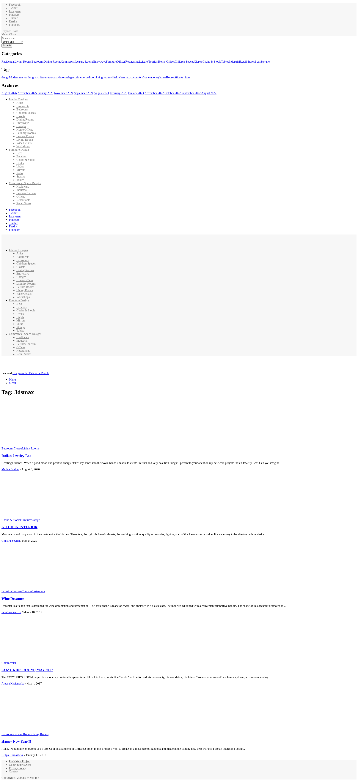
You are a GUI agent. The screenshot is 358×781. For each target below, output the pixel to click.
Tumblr (13, 18)
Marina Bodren (10, 469)
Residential (8, 61)
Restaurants (132, 61)
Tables (225, 61)
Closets (198, 61)
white (113, 77)
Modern (13, 77)
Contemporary (150, 77)
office (177, 77)
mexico (129, 77)
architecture (42, 77)
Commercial (68, 61)
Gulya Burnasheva (12, 755)
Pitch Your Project (19, 761)
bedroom (91, 77)
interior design (26, 77)
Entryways (99, 61)
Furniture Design (19, 149)
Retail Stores (247, 61)
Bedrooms (38, 61)
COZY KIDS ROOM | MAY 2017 (27, 670)
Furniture (111, 61)
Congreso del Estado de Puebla (30, 373)
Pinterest (14, 14)
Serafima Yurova (11, 612)
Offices (121, 61)
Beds (258, 61)
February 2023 (118, 93)
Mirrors (20, 169)
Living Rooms (23, 61)
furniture (185, 77)
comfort (137, 77)
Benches (21, 156)
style (58, 77)
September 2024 (83, 93)
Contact (13, 771)
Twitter (13, 7)
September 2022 (191, 93)
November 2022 (154, 93)
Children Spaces (184, 61)
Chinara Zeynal (10, 540)
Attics (19, 102)
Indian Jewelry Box (16, 456)
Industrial (234, 61)
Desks (20, 163)
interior (81, 77)
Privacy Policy (17, 768)
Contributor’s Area (20, 764)
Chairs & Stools (211, 61)
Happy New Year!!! (16, 741)
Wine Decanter (12, 599)
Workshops (23, 146)
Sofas (19, 173)
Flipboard (14, 24)
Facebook (15, 4)
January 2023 (136, 93)
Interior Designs (18, 99)
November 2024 (63, 93)
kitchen (120, 77)
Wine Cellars (24, 143)
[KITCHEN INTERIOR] (36, 516)
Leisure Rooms (84, 61)
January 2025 (45, 93)
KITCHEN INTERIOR (19, 527)
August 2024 (101, 93)
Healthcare (22, 186)
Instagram (15, 11)
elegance (72, 77)
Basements (22, 106)
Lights (20, 166)
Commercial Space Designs (25, 183)
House (170, 77)
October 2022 (172, 93)
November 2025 (27, 93)
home (162, 77)
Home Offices (166, 61)
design (5, 77)
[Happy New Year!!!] (36, 730)
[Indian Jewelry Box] (36, 445)
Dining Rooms (52, 61)
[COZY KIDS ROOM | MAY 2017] (36, 659)
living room (103, 77)
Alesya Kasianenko (12, 683)
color (64, 77)
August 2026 (9, 93)
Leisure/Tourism (148, 61)
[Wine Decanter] (36, 588)
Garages (21, 126)
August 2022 (208, 93)
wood (52, 77)
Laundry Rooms (26, 132)
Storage (265, 61)
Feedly (13, 21)
